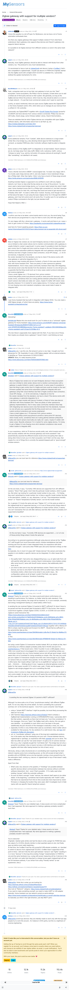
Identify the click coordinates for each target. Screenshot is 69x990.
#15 (66, 593)
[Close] (64, 938)
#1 (66, 31)
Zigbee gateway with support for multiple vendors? (38, 824)
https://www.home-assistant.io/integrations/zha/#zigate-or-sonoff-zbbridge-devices (36, 895)
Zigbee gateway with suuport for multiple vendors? (36, 376)
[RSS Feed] (46, 20)
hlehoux (10, 212)
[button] (2, 987)
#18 (66, 821)
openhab (48, 738)
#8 (66, 297)
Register (7, 960)
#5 (66, 169)
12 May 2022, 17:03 (34, 373)
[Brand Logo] (14, 4)
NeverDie (10, 314)
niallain (10, 239)
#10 (66, 348)
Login (13, 960)
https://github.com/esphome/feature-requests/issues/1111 (27, 887)
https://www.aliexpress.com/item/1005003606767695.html (28, 360)
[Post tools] (65, 54)
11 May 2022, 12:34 (23, 348)
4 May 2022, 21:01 (30, 31)
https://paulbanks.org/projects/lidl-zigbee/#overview (47, 223)
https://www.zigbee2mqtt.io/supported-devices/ (24, 126)
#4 (66, 136)
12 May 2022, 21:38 (23, 455)
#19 (66, 879)
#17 (66, 801)
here (9, 549)
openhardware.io (14, 649)
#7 (66, 239)
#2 (66, 60)
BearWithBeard (12, 88)
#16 (66, 689)
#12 (66, 455)
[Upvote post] (58, 54)
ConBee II (57, 68)
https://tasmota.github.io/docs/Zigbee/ (34, 715)
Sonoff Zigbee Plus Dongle (49, 111)
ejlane (10, 169)
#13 (66, 473)
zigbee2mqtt (35, 68)
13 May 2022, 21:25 (23, 879)
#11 (66, 373)
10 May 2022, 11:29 (23, 297)
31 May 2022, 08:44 (24, 916)
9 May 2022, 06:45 (23, 239)
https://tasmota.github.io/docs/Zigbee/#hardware (25, 884)
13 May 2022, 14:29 (34, 801)
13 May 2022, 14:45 (23, 821)
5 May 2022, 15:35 (22, 169)
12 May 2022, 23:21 (34, 473)
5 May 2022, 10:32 (23, 136)
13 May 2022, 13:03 (34, 593)
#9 (66, 314)
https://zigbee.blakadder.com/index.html (22, 124)
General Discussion (9, 20)
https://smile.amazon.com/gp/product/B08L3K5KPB (25, 178)
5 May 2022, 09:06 (28, 88)
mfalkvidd (11, 31)
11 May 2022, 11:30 (34, 314)
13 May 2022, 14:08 (23, 689)
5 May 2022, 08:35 (23, 60)
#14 (66, 525)
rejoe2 (10, 60)
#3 (66, 88)
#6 (66, 212)
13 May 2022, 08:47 (23, 525)
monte (10, 297)
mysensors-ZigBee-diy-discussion (22, 732)
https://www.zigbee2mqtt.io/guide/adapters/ (46, 889)
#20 (66, 916)
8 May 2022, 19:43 (24, 212)
